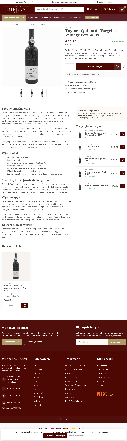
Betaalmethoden (72, 381)
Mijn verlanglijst (103, 377)
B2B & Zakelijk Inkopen (74, 401)
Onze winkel (59, 18)
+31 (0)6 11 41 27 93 (15, 388)
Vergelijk (100, 381)
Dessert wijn (39, 393)
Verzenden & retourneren (75, 385)
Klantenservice (74, 18)
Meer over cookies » (76, 436)
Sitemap (68, 393)
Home (4, 24)
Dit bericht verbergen (55, 436)
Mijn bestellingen (104, 369)
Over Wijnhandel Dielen (75, 365)
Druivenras (38, 385)
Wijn (35, 365)
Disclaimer (69, 373)
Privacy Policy (71, 377)
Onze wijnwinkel (35, 342)
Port (35, 389)
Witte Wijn (38, 373)
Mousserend (39, 377)
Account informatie (104, 365)
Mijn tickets (101, 373)
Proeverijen (38, 405)
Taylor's (69, 27)
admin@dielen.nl (13, 403)
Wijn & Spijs (33, 18)
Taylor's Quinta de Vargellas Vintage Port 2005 (29, 24)
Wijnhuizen (46, 18)
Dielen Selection (40, 401)
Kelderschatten (92, 18)
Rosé (36, 381)
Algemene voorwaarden (75, 369)
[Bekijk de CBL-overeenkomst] (105, 392)
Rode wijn (38, 369)
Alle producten (103, 385)
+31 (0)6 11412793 (85, 115)
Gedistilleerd (39, 397)
